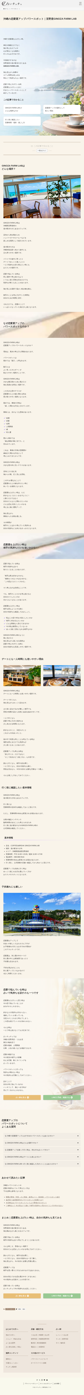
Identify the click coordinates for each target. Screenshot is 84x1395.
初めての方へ (10, 1335)
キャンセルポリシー (46, 1383)
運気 (19, 1309)
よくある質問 (10, 1343)
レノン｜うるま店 (62, 1335)
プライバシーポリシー (31, 1383)
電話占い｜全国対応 (38, 1347)
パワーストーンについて (39, 1359)
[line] (44, 1380)
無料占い (9, 1359)
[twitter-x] (39, 1380)
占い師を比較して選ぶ (13, 1347)
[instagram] (42, 1380)
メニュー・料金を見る (13, 1339)
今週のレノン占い (12, 1363)
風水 (24, 1309)
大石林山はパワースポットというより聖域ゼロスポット (26, 1203)
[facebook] (37, 1380)
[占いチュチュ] (12, 3)
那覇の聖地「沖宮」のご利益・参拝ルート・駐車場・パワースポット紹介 (33, 1197)
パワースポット (10, 1309)
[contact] (47, 1380)
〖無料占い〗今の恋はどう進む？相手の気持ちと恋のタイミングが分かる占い (34, 1205)
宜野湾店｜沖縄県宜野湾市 (40, 1339)
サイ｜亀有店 (60, 1343)
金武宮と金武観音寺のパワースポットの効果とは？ (25, 1200)
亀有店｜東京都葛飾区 (38, 1343)
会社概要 (56, 1383)
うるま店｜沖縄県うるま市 (40, 1335)
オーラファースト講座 (38, 1363)
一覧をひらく (42, 150)
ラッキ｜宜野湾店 (62, 1339)
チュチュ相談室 (11, 1367)
